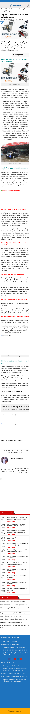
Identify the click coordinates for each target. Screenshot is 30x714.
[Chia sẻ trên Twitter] (8, 415)
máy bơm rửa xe (16, 181)
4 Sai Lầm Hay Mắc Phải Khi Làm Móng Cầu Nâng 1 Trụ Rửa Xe (22, 470)
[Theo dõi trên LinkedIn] (18, 659)
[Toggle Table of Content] (26, 55)
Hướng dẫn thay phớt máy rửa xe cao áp (11, 616)
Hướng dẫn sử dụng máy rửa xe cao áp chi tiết (13, 619)
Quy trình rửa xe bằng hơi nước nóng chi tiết (12, 440)
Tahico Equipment (19, 19)
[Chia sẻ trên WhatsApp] (2, 415)
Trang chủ (4, 9)
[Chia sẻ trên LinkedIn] (16, 415)
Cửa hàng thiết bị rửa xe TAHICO (12, 391)
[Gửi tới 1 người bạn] (11, 415)
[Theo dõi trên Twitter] (12, 659)
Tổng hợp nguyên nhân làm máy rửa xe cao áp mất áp (14, 609)
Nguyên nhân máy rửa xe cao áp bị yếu (11, 622)
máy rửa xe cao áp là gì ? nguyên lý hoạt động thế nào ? (14, 626)
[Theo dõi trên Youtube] (20, 659)
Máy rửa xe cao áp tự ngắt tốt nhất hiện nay (12, 613)
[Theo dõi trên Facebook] (9, 659)
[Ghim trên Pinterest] (13, 415)
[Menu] (2, 5)
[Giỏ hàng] (27, 5)
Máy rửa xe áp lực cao (7, 42)
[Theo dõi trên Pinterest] (15, 659)
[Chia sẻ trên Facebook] (5, 415)
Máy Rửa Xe (19, 450)
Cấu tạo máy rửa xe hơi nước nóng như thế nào (13, 605)
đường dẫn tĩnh (18, 452)
